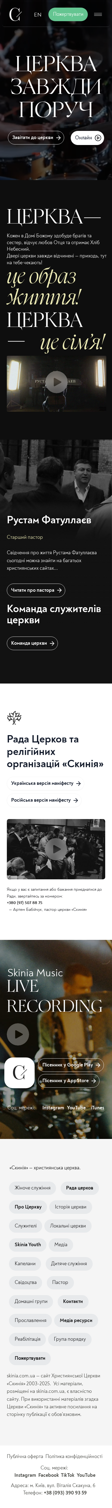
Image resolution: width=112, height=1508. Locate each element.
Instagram (53, 1108)
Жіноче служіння (33, 1188)
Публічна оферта (25, 1457)
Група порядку (70, 1339)
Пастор (60, 1282)
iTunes (97, 1108)
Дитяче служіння (69, 1264)
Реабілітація (28, 1339)
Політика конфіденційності (73, 1457)
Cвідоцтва (26, 1282)
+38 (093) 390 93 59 (65, 1493)
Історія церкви (70, 1207)
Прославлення (30, 1320)
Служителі (26, 1226)
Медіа (60, 1245)
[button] (98, 14)
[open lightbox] (56, 849)
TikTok (67, 1475)
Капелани (25, 1264)
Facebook (48, 1475)
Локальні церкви (68, 1226)
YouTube (76, 1108)
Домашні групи (31, 1301)
